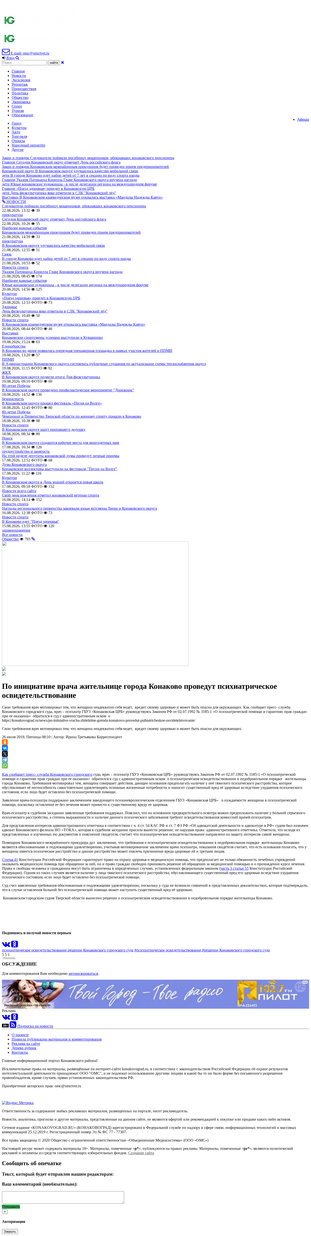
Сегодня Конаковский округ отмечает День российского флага (54, 219)
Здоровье (9, 307)
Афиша (303, 119)
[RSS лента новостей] (13, 1026)
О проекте (20, 1035)
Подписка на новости (35, 1026)
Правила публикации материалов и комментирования (57, 1039)
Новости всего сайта (19, 491)
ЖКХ (6, 372)
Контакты (20, 1052)
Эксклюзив (21, 80)
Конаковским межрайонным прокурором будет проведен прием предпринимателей (71, 232)
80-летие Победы (16, 386)
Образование (22, 115)
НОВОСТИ (16, 202)
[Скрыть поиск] (62, 62)
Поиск (7, 438)
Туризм (18, 111)
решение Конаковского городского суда (100, 950)
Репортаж (20, 84)
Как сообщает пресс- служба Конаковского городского (47, 774)
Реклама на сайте (26, 1044)
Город (16, 123)
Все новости (12, 535)
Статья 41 (10, 860)
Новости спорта (15, 267)
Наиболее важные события (24, 228)
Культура (19, 128)
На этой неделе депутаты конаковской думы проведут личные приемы (60, 456)
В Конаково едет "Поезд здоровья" (30, 521)
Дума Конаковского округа (24, 464)
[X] (5, 754)
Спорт (17, 106)
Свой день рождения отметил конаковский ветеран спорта (50, 495)
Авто (16, 132)
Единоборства (14, 346)
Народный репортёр (28, 145)
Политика (20, 93)
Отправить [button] (11, 1207)
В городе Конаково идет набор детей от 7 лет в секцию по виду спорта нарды (66, 259)
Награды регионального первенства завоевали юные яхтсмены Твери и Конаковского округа (79, 508)
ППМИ (8, 359)
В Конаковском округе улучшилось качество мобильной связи (53, 245)
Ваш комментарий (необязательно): (40, 1184)
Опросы (18, 141)
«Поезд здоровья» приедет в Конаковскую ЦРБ (41, 298)
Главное (18, 71)
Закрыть (10, 1231)
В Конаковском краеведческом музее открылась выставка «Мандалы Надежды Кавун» (73, 324)
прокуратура (12, 215)
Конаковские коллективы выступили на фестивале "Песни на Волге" (59, 469)
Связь (6, 254)
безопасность (13, 399)
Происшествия (24, 89)
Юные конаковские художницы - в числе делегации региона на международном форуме (75, 285)
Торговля (19, 136)
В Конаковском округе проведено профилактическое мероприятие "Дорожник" (68, 390)
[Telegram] (5, 760)
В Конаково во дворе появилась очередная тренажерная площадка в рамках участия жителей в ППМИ (87, 351)
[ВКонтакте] (5, 748)
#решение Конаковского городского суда (236, 950)
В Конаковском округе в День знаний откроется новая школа (52, 482)
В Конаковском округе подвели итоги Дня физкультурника (51, 377)
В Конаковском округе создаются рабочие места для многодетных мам (60, 443)
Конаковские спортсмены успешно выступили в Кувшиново (52, 337)
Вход (10, 58)
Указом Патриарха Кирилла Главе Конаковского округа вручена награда (62, 272)
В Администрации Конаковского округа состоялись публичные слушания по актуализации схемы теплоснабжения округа (104, 364)
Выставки (10, 333)
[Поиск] (17, 58)
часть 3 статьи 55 (234, 868)
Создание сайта (141, 1153)
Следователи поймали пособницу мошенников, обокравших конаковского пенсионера (74, 206)
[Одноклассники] (5, 742)
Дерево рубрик (24, 1048)
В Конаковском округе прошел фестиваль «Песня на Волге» (52, 403)
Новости (19, 76)
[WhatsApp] (5, 765)
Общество (20, 97)
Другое (18, 150)
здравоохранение (16, 530)
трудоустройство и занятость (26, 451)
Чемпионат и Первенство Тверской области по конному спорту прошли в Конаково (71, 416)
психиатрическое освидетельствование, (35, 950)
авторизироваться (83, 973)
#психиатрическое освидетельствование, (168, 950)
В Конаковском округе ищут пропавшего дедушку (44, 429)
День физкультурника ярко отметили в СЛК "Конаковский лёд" (55, 311)
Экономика (21, 102)
